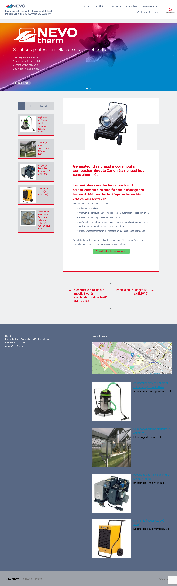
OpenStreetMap (157, 373)
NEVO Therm (114, 6)
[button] (3, 57)
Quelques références (147, 12)
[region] (88, 57)
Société (99, 6)
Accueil (86, 6)
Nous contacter (150, 6)
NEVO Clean (131, 6)
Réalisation (32, 578)
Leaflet (151, 373)
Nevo (16, 578)
